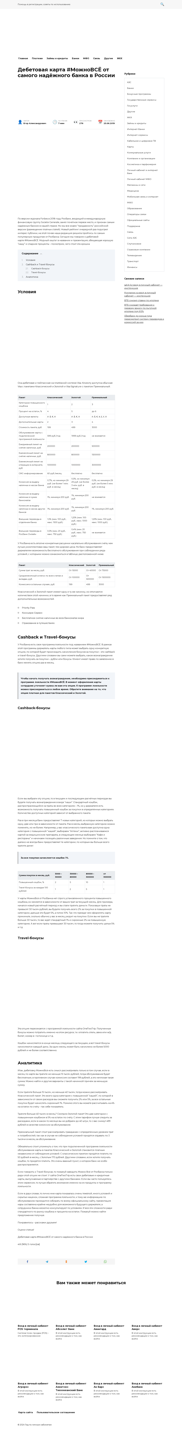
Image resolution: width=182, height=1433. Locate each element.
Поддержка (133, 226)
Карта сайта (25, 1412)
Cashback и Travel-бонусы (40, 264)
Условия (30, 260)
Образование (134, 208)
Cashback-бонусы (40, 268)
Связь (96, 58)
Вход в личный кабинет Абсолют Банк (71, 1327)
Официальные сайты (138, 220)
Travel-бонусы (38, 272)
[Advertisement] (91, 31)
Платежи (37, 58)
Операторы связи (136, 214)
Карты (130, 146)
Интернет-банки (136, 129)
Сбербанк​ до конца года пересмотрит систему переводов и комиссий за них (144, 319)
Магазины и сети (136, 185)
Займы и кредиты (57, 58)
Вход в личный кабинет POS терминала (33, 1327)
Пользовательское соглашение (56, 1412)
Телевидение (134, 255)
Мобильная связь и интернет (142, 196)
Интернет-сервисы (137, 135)
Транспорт (133, 261)
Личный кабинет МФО (139, 179)
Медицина (133, 191)
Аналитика (32, 277)
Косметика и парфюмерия (141, 164)
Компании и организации (141, 158)
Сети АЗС (132, 238)
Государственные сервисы (141, 100)
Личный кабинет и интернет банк (142, 172)
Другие (108, 58)
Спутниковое (134, 243)
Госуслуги (132, 105)
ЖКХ (119, 58)
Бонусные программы (139, 94)
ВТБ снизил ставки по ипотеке (141, 300)
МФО (86, 58)
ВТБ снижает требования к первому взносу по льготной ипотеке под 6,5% (140, 308)
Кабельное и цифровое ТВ (141, 141)
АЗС (129, 82)
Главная (23, 58)
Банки (75, 58)
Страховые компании (138, 249)
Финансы (132, 267)
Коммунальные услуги (139, 152)
